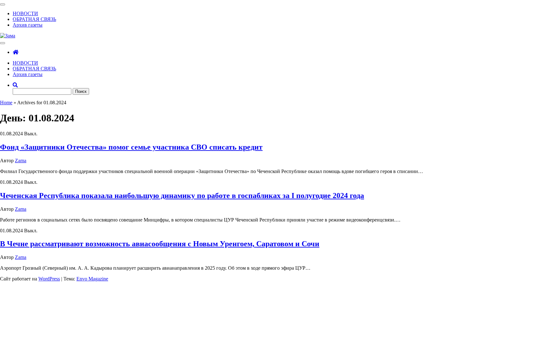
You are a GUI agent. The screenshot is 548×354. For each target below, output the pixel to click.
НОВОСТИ (25, 13)
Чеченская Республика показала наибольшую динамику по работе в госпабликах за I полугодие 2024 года (182, 195)
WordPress (49, 278)
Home (6, 102)
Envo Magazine (92, 278)
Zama (20, 160)
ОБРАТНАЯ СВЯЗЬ (34, 19)
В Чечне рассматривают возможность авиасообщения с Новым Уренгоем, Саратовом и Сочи (159, 244)
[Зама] (15, 52)
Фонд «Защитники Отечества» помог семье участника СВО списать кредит (131, 147)
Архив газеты (27, 25)
